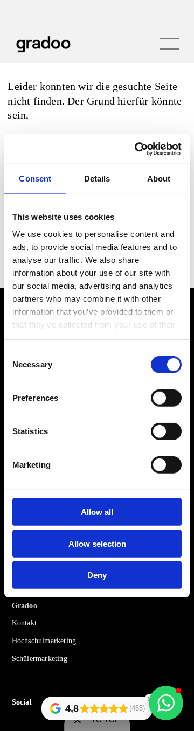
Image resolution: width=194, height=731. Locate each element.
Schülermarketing (39, 659)
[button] (166, 703)
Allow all (97, 512)
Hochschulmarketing (44, 641)
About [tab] (159, 178)
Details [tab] (97, 178)
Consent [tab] (35, 178)
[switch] (166, 398)
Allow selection (97, 543)
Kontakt (24, 623)
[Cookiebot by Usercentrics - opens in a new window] (137, 149)
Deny (97, 575)
